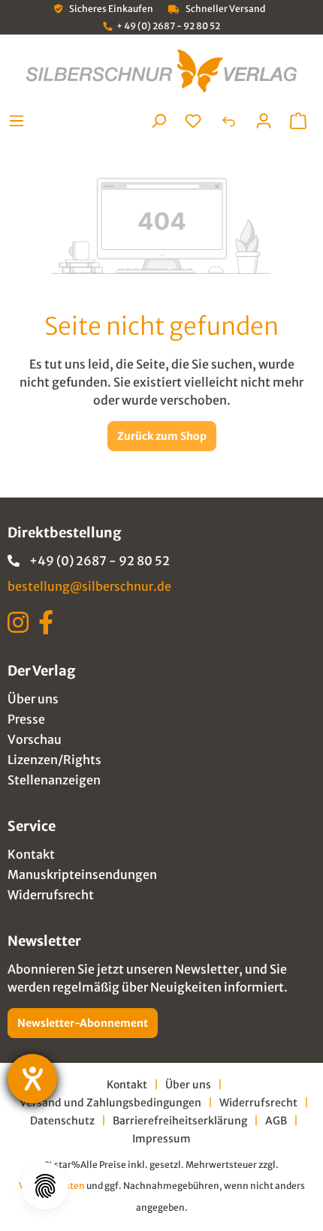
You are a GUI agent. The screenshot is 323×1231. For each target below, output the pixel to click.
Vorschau (35, 739)
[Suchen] (158, 120)
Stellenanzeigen (54, 779)
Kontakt (31, 854)
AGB (276, 1120)
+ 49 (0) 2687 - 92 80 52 (168, 26)
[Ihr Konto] (263, 120)
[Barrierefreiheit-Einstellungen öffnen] (32, 1078)
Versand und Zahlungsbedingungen (110, 1102)
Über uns (33, 698)
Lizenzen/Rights (54, 759)
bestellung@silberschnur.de (89, 586)
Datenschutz (62, 1120)
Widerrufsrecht (51, 894)
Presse (26, 719)
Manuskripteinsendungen (82, 874)
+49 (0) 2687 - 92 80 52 (99, 560)
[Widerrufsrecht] (228, 120)
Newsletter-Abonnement (82, 1023)
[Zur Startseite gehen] (161, 71)
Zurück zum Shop (162, 436)
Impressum (161, 1138)
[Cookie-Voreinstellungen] (45, 1185)
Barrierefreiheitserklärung (180, 1120)
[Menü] (21, 120)
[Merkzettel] (193, 120)
